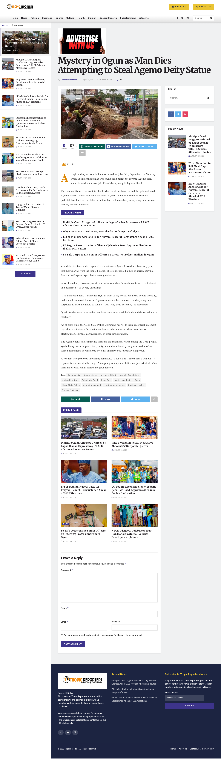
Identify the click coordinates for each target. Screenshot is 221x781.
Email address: (171, 692)
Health (81, 18)
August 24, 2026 (120, 497)
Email (64, 621)
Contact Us (194, 748)
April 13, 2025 (89, 79)
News (24, 18)
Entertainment (128, 18)
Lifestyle (144, 18)
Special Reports (108, 18)
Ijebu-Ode (106, 380)
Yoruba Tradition (70, 390)
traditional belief (136, 385)
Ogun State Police (71, 385)
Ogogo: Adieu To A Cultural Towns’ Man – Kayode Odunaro (30, 207)
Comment (67, 570)
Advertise (204, 6)
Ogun (137, 380)
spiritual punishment (114, 385)
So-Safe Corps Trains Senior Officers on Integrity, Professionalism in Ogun (31, 140)
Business (47, 18)
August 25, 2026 (69, 453)
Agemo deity (74, 375)
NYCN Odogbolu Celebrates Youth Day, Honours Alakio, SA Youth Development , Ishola (31, 157)
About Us (180, 6)
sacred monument (92, 385)
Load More (25, 274)
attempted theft (108, 375)
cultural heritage (70, 380)
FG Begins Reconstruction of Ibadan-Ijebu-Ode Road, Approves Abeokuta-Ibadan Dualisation (31, 122)
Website (116, 621)
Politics (35, 18)
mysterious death (122, 380)
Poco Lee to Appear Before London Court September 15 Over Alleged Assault (31, 224)
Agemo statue (90, 375)
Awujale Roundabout (130, 375)
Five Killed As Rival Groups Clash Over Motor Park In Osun (32, 173)
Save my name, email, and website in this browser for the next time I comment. (103, 635)
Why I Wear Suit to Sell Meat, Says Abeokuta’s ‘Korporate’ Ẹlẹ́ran (30, 82)
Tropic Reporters (68, 79)
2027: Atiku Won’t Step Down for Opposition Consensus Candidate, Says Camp (30, 258)
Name (65, 608)
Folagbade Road (90, 380)
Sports (59, 18)
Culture (70, 18)
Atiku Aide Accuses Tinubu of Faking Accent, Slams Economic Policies (31, 241)
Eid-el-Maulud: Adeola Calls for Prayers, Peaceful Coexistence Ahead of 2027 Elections (32, 99)
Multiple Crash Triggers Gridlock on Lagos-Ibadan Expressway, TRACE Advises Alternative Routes (30, 63)
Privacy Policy (208, 748)
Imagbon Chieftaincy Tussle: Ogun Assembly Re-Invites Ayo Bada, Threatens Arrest (32, 190)
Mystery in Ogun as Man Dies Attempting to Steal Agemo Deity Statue (25, 43)
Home (15, 18)
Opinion (92, 18)
